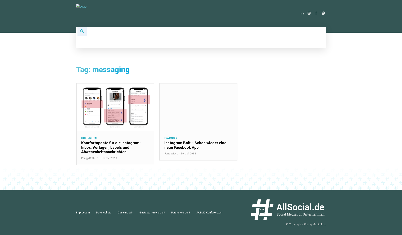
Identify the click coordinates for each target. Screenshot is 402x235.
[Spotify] (323, 13)
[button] (82, 31)
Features (170, 138)
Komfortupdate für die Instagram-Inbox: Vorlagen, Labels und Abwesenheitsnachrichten (111, 147)
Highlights (89, 138)
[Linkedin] (301, 13)
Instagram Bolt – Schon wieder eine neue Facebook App (195, 145)
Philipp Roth (88, 158)
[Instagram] (309, 13)
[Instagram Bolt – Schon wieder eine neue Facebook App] (198, 107)
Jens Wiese (171, 153)
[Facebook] (316, 13)
